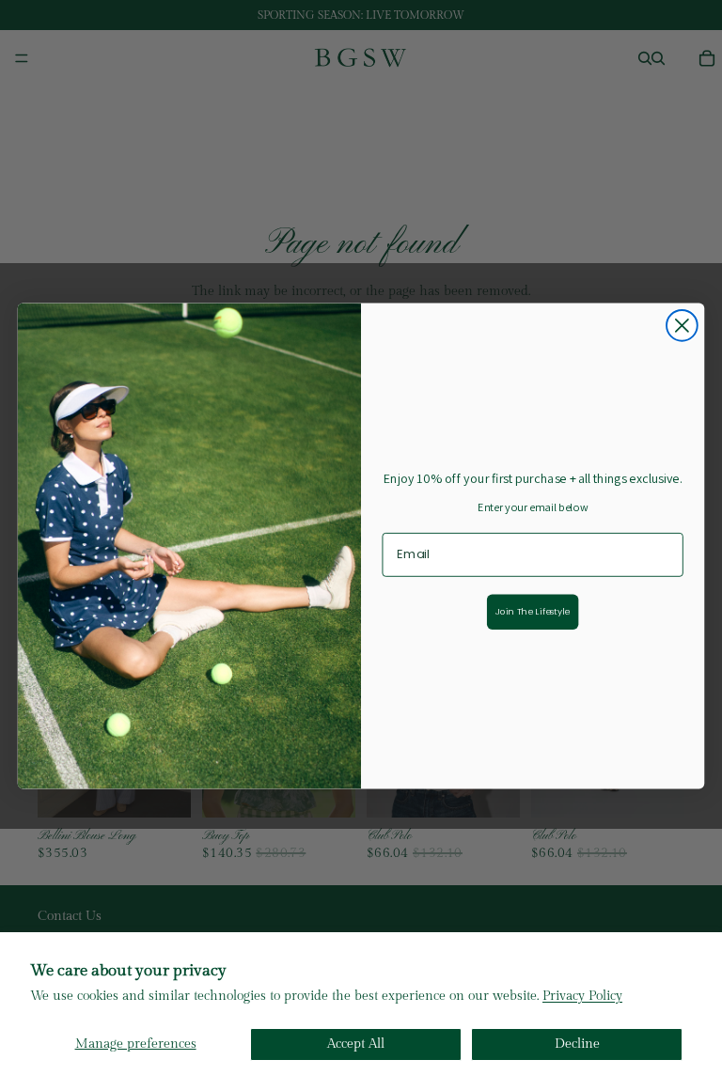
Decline (577, 1044)
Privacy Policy (582, 996)
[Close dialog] (682, 325)
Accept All (356, 1044)
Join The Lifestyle (532, 610)
